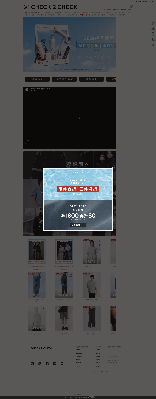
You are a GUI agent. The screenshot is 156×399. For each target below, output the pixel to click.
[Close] (113, 168)
